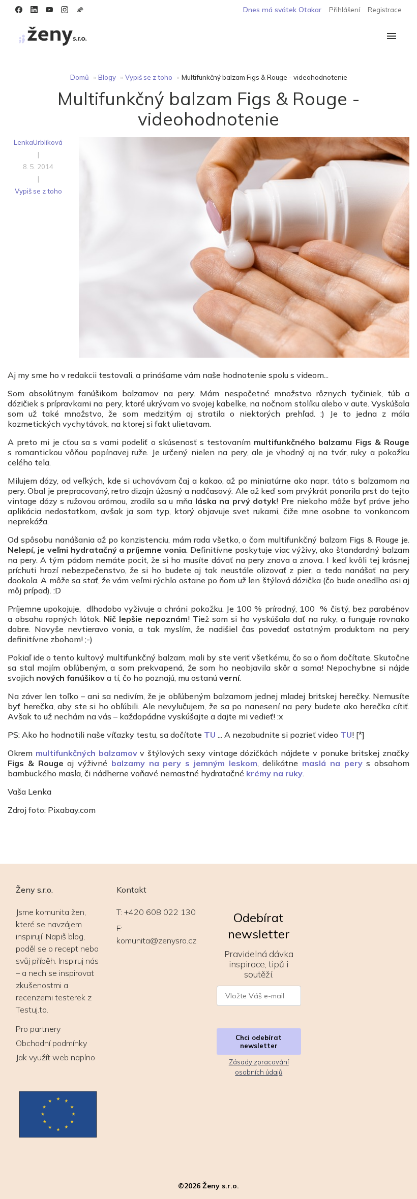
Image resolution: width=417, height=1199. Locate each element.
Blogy (107, 77)
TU (346, 735)
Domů (79, 77)
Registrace (385, 10)
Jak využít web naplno (55, 1057)
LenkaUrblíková (38, 142)
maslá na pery (332, 763)
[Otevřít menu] (391, 37)
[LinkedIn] (34, 9)
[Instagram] (64, 9)
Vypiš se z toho (148, 77)
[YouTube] (49, 9)
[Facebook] (18, 9)
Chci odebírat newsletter (258, 1041)
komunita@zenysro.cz (156, 940)
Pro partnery (38, 1029)
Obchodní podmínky (51, 1043)
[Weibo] (79, 9)
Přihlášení (344, 10)
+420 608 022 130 (160, 912)
